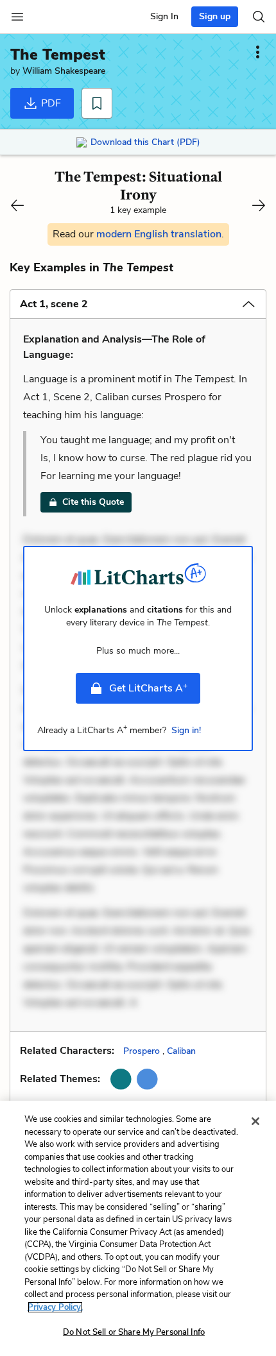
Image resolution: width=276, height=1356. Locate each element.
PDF (50, 103)
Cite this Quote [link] (93, 502)
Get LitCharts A (148, 687)
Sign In (164, 16)
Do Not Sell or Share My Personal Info (134, 1332)
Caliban (181, 1051)
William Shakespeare (63, 71)
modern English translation (158, 234)
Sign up (214, 16)
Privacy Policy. (55, 1307)
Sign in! (186, 730)
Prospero (141, 1051)
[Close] (255, 1121)
